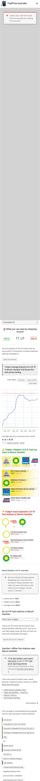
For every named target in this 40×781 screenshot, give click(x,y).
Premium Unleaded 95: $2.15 (18, 728)
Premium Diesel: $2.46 (12, 750)
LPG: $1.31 (7, 754)
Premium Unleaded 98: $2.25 (18, 732)
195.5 (6, 338)
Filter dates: (12, 380)
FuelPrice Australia (17, 3)
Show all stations (9, 359)
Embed (22, 443)
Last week (33, 383)
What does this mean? (10, 684)
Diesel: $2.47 (8, 745)
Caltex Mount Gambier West (15, 690)
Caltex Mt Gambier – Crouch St (16, 692)
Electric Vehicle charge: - (13, 758)
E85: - (5, 737)
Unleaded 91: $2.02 (14, 724)
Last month (31, 380)
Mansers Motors (10, 695)
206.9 (33, 338)
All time (21, 380)
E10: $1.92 (7, 720)
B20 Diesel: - (8, 763)
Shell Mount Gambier (12, 698)
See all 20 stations (13, 639)
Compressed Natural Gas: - (14, 767)
